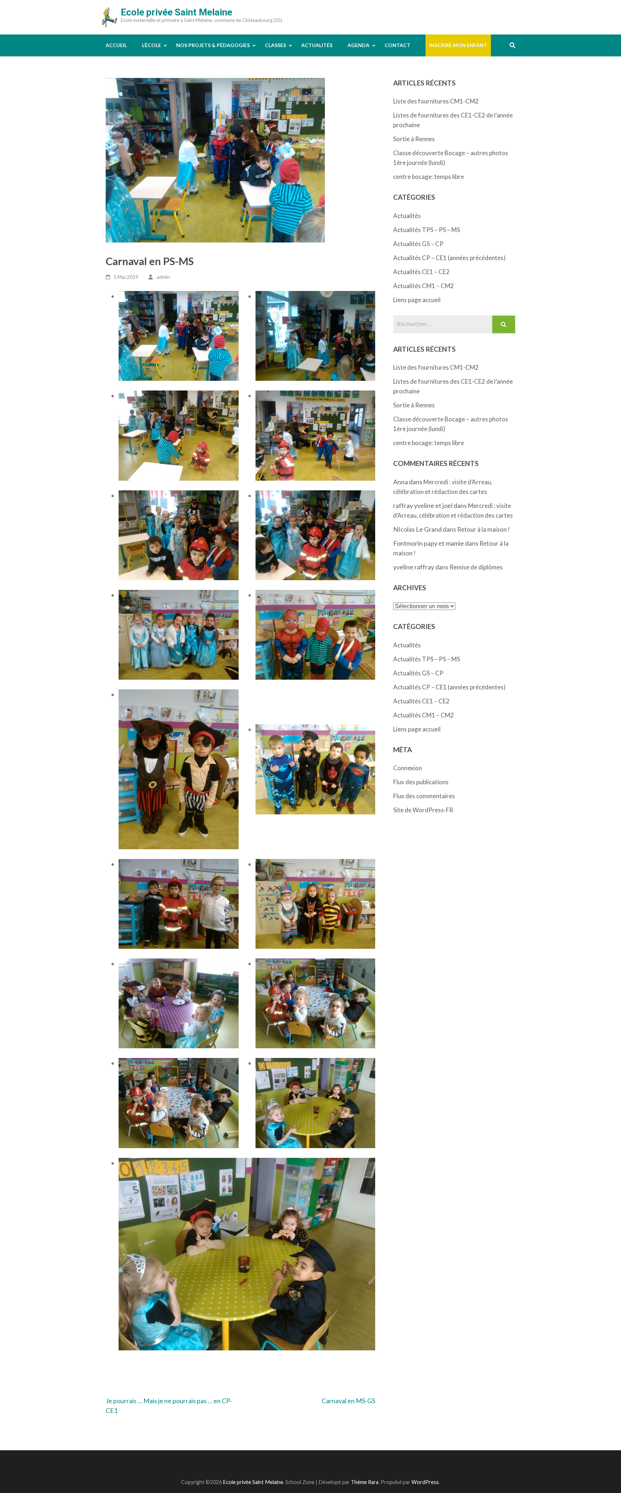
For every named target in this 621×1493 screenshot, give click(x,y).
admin (163, 277)
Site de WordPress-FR (423, 810)
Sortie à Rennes (414, 139)
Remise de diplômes (476, 567)
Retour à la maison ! (483, 529)
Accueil (116, 45)
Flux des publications (420, 782)
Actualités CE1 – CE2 (421, 272)
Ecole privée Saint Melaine (176, 12)
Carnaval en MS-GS (348, 1401)
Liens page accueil (417, 300)
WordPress (425, 1482)
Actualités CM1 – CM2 (423, 286)
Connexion (407, 768)
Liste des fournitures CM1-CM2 (436, 101)
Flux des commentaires (424, 796)
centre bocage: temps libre (428, 176)
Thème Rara (364, 1482)
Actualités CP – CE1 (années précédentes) (449, 258)
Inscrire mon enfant (458, 45)
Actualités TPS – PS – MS (426, 230)
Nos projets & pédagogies (213, 45)
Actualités (316, 45)
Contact (397, 45)
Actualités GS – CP (418, 244)
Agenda (358, 45)
